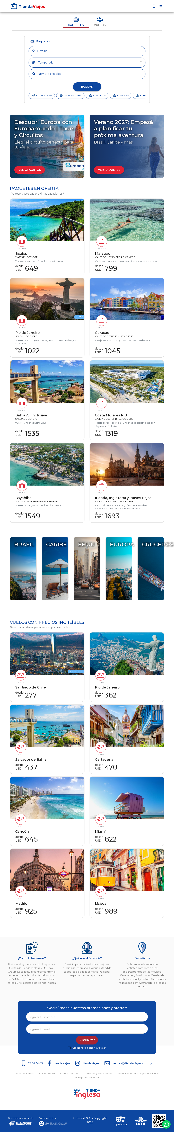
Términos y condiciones (98, 1073)
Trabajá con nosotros (87, 1077)
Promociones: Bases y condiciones (138, 1073)
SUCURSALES (47, 1073)
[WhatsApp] (166, 1124)
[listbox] (90, 62)
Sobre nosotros (24, 1073)
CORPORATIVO (69, 1073)
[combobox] (89, 51)
